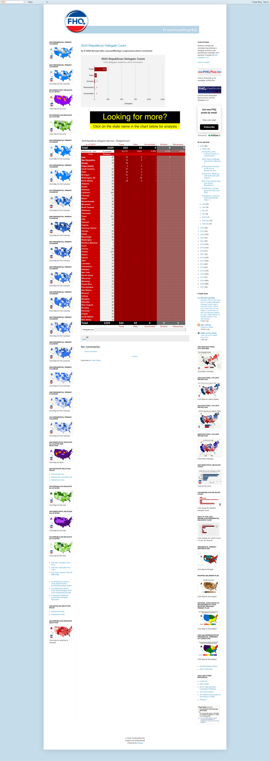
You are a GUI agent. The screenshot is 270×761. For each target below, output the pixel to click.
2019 (202, 248)
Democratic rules (57, 474)
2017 (202, 254)
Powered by (202, 135)
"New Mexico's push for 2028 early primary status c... (211, 198)
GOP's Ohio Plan (206, 669)
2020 (202, 244)
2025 (202, 228)
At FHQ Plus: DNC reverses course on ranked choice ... (210, 154)
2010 (202, 277)
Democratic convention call (61, 477)
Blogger (140, 743)
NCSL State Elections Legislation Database (208, 688)
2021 (202, 241)
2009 (202, 281)
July (204, 204)
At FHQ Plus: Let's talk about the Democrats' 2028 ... (211, 190)
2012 (202, 271)
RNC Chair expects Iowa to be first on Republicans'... (211, 183)
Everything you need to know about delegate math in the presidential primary (61, 591)
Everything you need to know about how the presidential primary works (61, 584)
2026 (202, 146)
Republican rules (57, 480)
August (205, 149)
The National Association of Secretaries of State (210, 696)
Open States (204, 684)
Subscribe (209, 127)
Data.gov (203, 700)
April (204, 214)
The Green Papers (207, 692)
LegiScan (203, 681)
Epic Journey (206, 325)
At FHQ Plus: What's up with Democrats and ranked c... (210, 176)
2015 (202, 261)
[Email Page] (86, 337)
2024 (202, 231)
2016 (202, 258)
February (205, 221)
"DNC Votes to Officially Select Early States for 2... (211, 161)
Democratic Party (57, 612)
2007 (202, 287)
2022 (202, 238)
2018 (202, 251)
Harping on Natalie (207, 327)
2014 (202, 264)
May (204, 211)
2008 (202, 284)
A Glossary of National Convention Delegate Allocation (59, 598)
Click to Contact (204, 62)
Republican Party (58, 614)
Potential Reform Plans (208, 666)
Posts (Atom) (96, 360)
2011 (202, 274)
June (204, 207)
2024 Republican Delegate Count (103, 45)
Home (135, 356)
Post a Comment (90, 352)
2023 (202, 234)
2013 (202, 267)
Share (84, 339)
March (204, 217)
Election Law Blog (208, 298)
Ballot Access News (209, 333)
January (205, 224)
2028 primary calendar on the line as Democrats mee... (210, 169)
